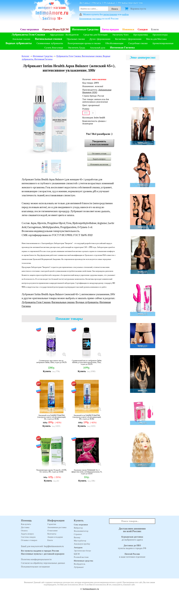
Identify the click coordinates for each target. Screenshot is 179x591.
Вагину (77, 537)
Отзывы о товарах (29, 540)
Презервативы (140, 34)
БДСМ (77, 554)
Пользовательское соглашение (35, 567)
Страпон (78, 534)
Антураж (78, 547)
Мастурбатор (80, 540)
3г (93, 113)
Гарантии (51, 524)
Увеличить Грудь (76, 47)
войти (125, 14)
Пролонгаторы (160, 34)
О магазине (52, 530)
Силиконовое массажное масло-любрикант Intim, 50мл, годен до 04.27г (51, 361)
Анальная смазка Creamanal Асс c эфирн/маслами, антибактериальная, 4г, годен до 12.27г (86, 471)
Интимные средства (83, 560)
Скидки (143, 29)
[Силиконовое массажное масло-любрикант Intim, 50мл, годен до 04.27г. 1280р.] (64, 354)
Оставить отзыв (99, 153)
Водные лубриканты (19, 43)
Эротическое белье (82, 550)
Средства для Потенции (95, 34)
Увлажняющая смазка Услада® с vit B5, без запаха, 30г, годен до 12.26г (51, 471)
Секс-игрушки (29, 29)
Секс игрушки (81, 524)
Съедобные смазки (138, 43)
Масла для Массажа (156, 39)
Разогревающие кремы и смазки (84, 43)
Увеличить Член (120, 34)
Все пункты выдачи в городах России (40, 551)
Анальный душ (97, 47)
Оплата (96, 2)
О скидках (109, 2)
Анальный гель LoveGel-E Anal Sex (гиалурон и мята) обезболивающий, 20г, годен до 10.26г (86, 417)
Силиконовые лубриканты (49, 43)
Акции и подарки (55, 537)
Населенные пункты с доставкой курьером (42, 554)
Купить (47, 371)
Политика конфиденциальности (36, 559)
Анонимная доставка (90, 18)
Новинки (128, 29)
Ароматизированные (163, 43)
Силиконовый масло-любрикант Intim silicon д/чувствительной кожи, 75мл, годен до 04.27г (87, 362)
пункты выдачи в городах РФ (132, 547)
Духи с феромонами (100, 39)
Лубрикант (79, 567)
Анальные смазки (21, 39)
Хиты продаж (110, 29)
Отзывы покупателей (130, 2)
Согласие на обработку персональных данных (43, 563)
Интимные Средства (85, 29)
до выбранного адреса (132, 538)
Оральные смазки (76, 39)
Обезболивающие (114, 43)
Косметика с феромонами (128, 39)
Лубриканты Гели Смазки (28, 34)
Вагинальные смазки (48, 38)
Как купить (26, 524)
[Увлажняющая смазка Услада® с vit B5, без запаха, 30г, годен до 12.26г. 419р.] (64, 464)
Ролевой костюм (81, 557)
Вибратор (78, 528)
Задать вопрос (99, 159)
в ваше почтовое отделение (132, 555)
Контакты (51, 534)
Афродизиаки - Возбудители (64, 34)
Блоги (155, 29)
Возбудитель (79, 564)
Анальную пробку (82, 544)
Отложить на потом (99, 164)
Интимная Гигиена (122, 47)
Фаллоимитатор (81, 531)
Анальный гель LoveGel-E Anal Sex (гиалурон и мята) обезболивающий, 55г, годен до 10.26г (51, 417)
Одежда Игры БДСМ (55, 29)
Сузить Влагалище (53, 47)
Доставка (84, 2)
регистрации (110, 14)
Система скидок (28, 537)
